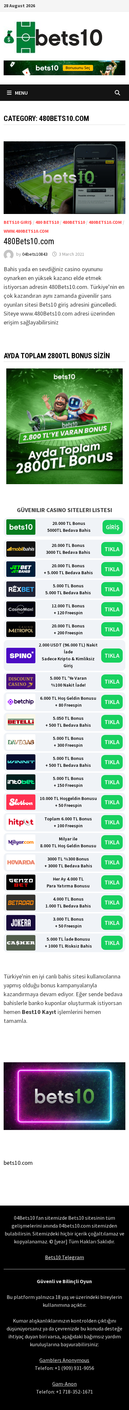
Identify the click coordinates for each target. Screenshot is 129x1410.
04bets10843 (35, 254)
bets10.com (18, 1162)
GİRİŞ (112, 527)
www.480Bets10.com (26, 231)
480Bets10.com (105, 222)
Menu (21, 92)
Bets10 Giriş (18, 222)
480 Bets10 (47, 222)
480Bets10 (74, 222)
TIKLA (112, 549)
